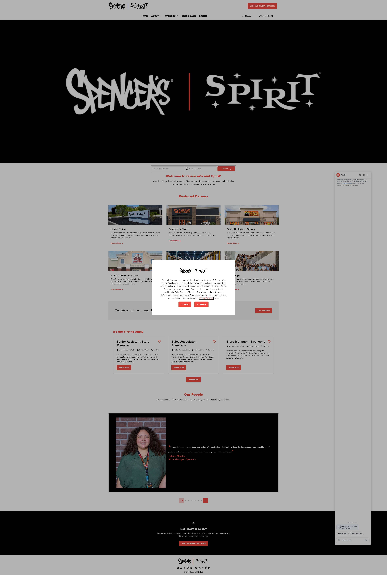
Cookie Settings (206, 298)
